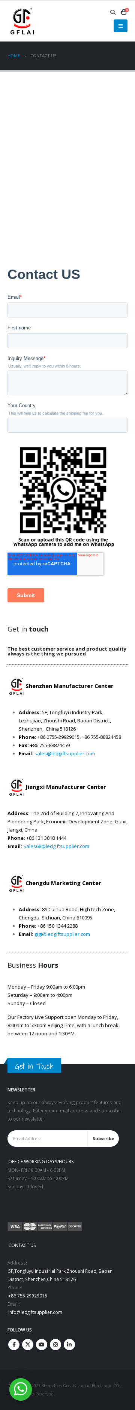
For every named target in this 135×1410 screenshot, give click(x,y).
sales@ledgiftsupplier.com (64, 753)
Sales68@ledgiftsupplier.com (56, 846)
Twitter (27, 1344)
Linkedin (69, 1344)
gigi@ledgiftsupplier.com (62, 934)
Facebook (14, 1344)
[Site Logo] (22, 21)
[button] (113, 12)
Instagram (55, 1344)
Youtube (41, 1344)
